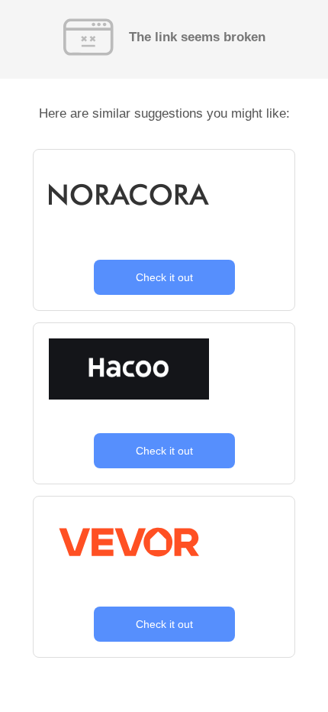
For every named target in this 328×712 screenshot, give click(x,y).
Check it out (164, 277)
